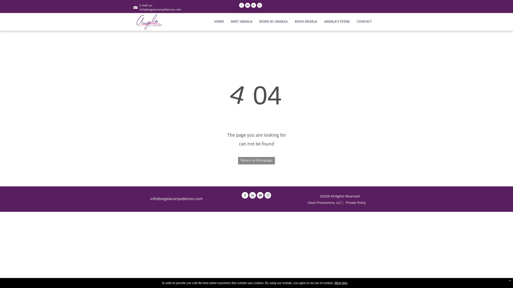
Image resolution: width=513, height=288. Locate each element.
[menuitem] (215, 21)
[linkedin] (253, 6)
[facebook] (241, 6)
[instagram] (259, 6)
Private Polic (354, 202)
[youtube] (247, 6)
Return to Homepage (257, 160)
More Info (340, 283)
